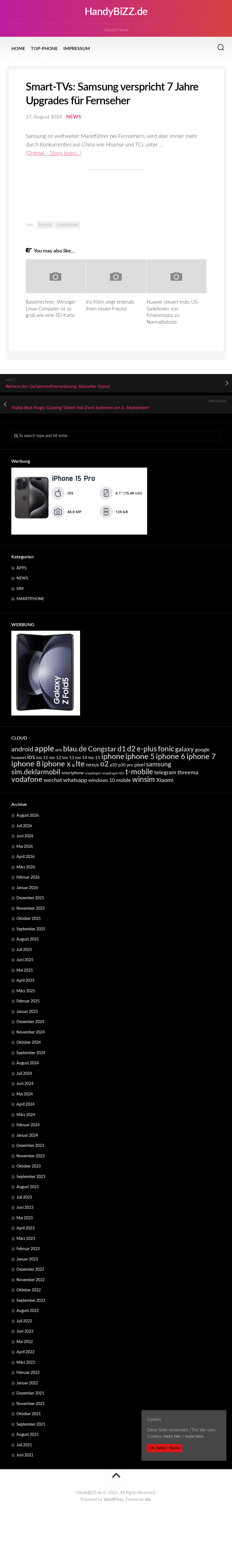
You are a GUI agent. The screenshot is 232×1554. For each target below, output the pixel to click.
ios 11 (42, 757)
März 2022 (25, 1363)
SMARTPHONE (30, 599)
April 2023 (25, 1228)
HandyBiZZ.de (116, 12)
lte (80, 764)
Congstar (102, 749)
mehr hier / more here (184, 1436)
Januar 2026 (27, 888)
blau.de (75, 749)
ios (31, 757)
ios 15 (94, 757)
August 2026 (27, 816)
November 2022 (30, 1280)
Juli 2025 (24, 950)
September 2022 (30, 1301)
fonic (166, 749)
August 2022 (27, 1311)
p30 (113, 765)
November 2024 (30, 1032)
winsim (143, 779)
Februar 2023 (28, 1249)
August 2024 (27, 1063)
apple (44, 749)
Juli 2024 (24, 1074)
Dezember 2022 (30, 1270)
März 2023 (25, 1239)
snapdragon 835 (113, 773)
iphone (112, 756)
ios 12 (55, 757)
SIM (19, 589)
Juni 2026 (24, 836)
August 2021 (27, 1435)
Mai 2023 (24, 1218)
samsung (158, 764)
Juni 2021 (24, 1455)
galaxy (184, 749)
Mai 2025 (24, 970)
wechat (53, 780)
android (22, 749)
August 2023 (27, 1187)
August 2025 (27, 939)
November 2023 (30, 1156)
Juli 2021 (24, 1445)
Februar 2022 (28, 1373)
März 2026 (25, 867)
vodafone (26, 779)
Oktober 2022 (28, 1290)
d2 (131, 749)
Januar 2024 (27, 1136)
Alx (148, 1499)
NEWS (73, 117)
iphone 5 (140, 756)
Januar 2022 (27, 1383)
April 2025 (25, 981)
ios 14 (81, 757)
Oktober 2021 (28, 1414)
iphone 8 (26, 764)
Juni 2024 (24, 1084)
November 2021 (30, 1404)
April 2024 (25, 1104)
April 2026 (25, 857)
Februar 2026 (28, 877)
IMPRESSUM (76, 48)
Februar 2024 (28, 1125)
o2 (104, 764)
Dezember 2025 (30, 898)
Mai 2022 (24, 1342)
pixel (139, 764)
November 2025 (30, 909)
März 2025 (25, 991)
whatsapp (75, 780)
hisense (45, 225)
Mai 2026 (24, 847)
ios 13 (68, 757)
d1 (121, 749)
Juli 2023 (24, 1197)
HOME (18, 48)
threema (187, 772)
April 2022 (25, 1352)
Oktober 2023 (28, 1166)
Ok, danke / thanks (165, 1448)
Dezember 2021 (30, 1393)
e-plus (147, 749)
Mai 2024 (24, 1094)
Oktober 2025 (28, 919)
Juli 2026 (24, 826)
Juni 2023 (24, 1208)
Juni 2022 (24, 1331)
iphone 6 (170, 756)
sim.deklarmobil (35, 772)
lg (73, 765)
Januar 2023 (27, 1259)
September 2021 (30, 1425)
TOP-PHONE (44, 48)
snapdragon (93, 773)
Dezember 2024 (30, 1022)
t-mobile (139, 772)
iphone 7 (201, 756)
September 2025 (30, 929)
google (202, 749)
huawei (18, 757)
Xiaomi (164, 780)
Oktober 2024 (28, 1043)
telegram (165, 772)
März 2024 (25, 1115)
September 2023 (30, 1177)
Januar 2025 (27, 1012)
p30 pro (125, 765)
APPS (21, 568)
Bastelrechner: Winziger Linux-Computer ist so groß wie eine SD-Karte (51, 309)
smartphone (67, 225)
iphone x (56, 764)
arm (58, 750)
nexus (92, 764)
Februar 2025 (28, 1001)
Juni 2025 (24, 960)
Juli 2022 (24, 1321)
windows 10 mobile (109, 780)
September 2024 (30, 1053)
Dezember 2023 (30, 1146)
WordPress (113, 1499)
